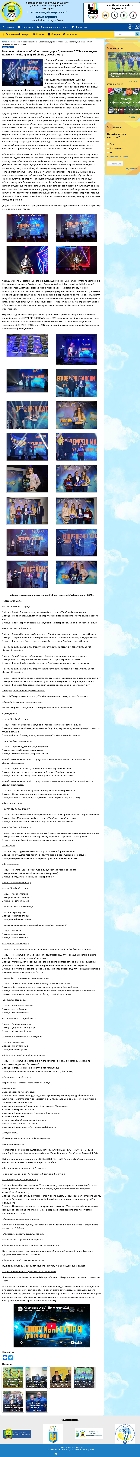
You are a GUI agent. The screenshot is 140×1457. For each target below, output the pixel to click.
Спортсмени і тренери (17, 34)
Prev (3, 1434)
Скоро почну (116, 148)
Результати (131, 169)
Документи (81, 27)
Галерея (55, 34)
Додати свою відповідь (117, 156)
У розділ (133, 81)
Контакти (72, 34)
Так (112, 144)
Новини (40, 34)
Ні (111, 152)
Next (136, 1434)
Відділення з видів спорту (54, 27)
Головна (10, 27)
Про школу (27, 27)
